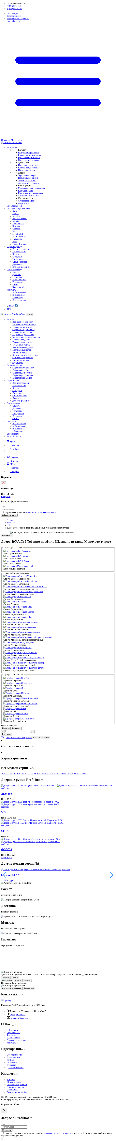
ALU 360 (6, 793)
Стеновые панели (26, 201)
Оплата (16, 272)
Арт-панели (12, 1089)
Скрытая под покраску (23, 367)
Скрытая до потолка (22, 373)
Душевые (17, 264)
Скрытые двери (14, 206)
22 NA (83, 773)
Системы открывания (28, 195)
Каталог (11, 147)
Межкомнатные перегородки (32, 188)
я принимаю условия (30, 512)
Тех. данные (18, 413)
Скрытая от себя (20, 370)
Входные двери (25, 190)
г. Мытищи (17, 297)
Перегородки (13, 246)
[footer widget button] (19, 995)
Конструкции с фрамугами (31, 193)
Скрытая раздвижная (22, 375)
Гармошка (17, 239)
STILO (5, 830)
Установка (17, 277)
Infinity (15, 221)
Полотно (5, 728)
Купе (14, 211)
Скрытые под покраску (29, 160)
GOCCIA (6, 849)
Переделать (28, 988)
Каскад (15, 254)
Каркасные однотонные (29, 155)
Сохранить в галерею (11, 988)
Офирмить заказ (9, 515)
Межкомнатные (14, 1082)
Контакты (12, 290)
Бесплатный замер (41, 738)
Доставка (16, 274)
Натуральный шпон (27, 170)
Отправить (6, 1130)
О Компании (13, 1030)
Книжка (16, 226)
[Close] (4, 1110)
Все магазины (19, 300)
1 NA (4, 773)
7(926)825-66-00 (14, 6)
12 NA (17, 773)
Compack (16, 229)
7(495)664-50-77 (14, 8)
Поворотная (18, 223)
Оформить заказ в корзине (19, 737)
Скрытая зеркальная (22, 378)
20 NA (70, 773)
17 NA (50, 773)
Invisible (16, 216)
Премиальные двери (28, 178)
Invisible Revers (19, 218)
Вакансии (17, 282)
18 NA (57, 773)
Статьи (15, 284)
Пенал (15, 213)
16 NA (43, 773)
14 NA (30, 773)
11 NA (10, 773)
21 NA (77, 773)
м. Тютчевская (19, 292)
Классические (19, 251)
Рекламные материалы (18, 18)
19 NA (63, 773)
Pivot (14, 241)
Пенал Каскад (19, 244)
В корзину (6, 496)
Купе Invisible (18, 236)
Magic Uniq (17, 234)
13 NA (24, 773)
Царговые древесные (28, 165)
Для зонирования (20, 267)
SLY (3, 812)
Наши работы (19, 279)
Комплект (16, 728)
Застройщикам (14, 16)
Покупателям (13, 269)
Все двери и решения (28, 152)
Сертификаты (13, 21)
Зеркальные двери (27, 175)
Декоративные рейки (17, 1092)
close (29, 314)
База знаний (18, 287)
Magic (15, 231)
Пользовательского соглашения (40, 512)
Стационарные (19, 262)
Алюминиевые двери (28, 183)
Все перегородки (20, 249)
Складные (17, 257)
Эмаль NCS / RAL (27, 180)
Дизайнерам (13, 13)
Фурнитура (23, 203)
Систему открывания (17, 1084)
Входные (11, 1079)
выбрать (5, 788)
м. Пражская (18, 295)
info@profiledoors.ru (20, 1018)
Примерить (7, 535)
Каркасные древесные (28, 167)
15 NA (37, 773)
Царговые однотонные (29, 157)
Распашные (17, 259)
